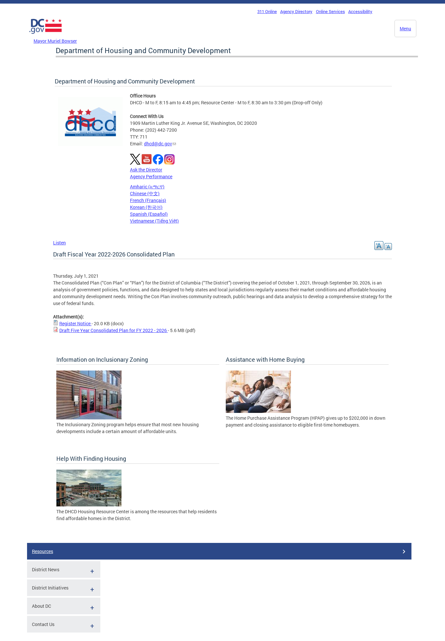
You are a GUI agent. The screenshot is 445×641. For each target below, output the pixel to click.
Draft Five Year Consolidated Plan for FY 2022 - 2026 (113, 330)
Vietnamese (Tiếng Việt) (154, 221)
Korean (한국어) (146, 207)
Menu (405, 28)
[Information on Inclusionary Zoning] (89, 418)
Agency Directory (296, 11)
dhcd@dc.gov (158, 143)
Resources (42, 551)
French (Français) (148, 200)
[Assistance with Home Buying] (258, 411)
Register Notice (75, 323)
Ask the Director (146, 170)
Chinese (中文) (145, 193)
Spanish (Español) (149, 214)
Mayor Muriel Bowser (55, 41)
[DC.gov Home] (45, 35)
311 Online (267, 11)
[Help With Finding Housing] (89, 505)
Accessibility (360, 11)
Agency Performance (151, 176)
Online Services (330, 11)
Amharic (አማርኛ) (147, 186)
